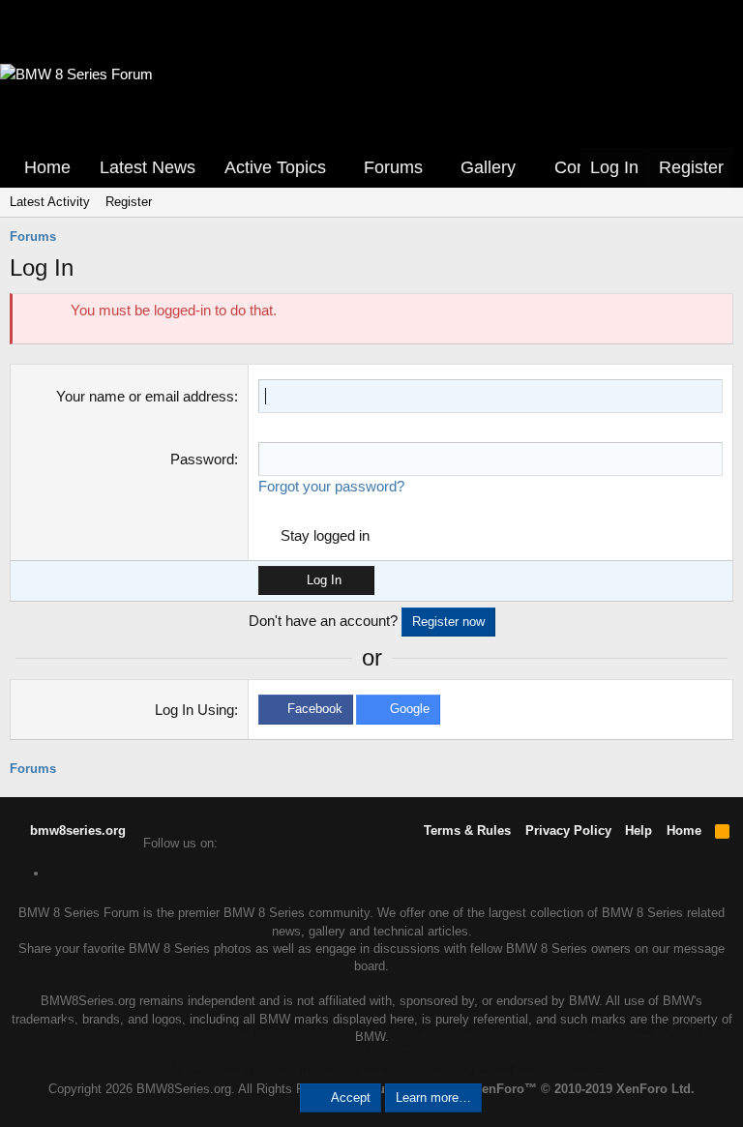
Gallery (488, 167)
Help (638, 830)
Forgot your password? (331, 486)
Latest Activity (50, 201)
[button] (339, 168)
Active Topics (275, 167)
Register (128, 201)
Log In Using (194, 709)
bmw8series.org (76, 830)
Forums (393, 167)
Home (47, 167)
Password (202, 459)
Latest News (147, 167)
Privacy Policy (568, 830)
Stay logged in (325, 535)
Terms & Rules (467, 830)
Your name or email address (145, 396)
